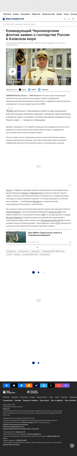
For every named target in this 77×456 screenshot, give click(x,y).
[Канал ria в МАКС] (6, 385)
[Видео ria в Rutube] (36, 385)
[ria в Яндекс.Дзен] (14, 385)
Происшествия (42, 397)
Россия (9, 190)
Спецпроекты (8, 400)
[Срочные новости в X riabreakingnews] (58, 385)
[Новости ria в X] (51, 385)
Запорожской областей (50, 220)
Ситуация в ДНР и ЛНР (30, 254)
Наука (57, 397)
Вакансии (6, 409)
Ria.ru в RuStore (70, 400)
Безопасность (11, 251)
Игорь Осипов (44, 254)
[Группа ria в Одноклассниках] (28, 385)
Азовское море (55, 212)
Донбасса (37, 201)
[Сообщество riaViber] (66, 385)
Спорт (51, 397)
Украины (25, 193)
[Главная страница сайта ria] (13, 19)
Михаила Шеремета (14, 217)
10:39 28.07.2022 (8, 24)
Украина (17, 254)
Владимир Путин (36, 193)
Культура (64, 397)
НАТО (58, 223)
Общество (14, 397)
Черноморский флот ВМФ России (53, 251)
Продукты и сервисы (30, 400)
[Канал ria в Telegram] (43, 385)
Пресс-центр (44, 400)
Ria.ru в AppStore (57, 400)
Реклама (18, 400)
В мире (32, 397)
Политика (6, 397)
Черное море (35, 251)
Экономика (24, 397)
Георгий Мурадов (13, 212)
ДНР (43, 215)
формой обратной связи (11, 444)
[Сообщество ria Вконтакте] (21, 385)
